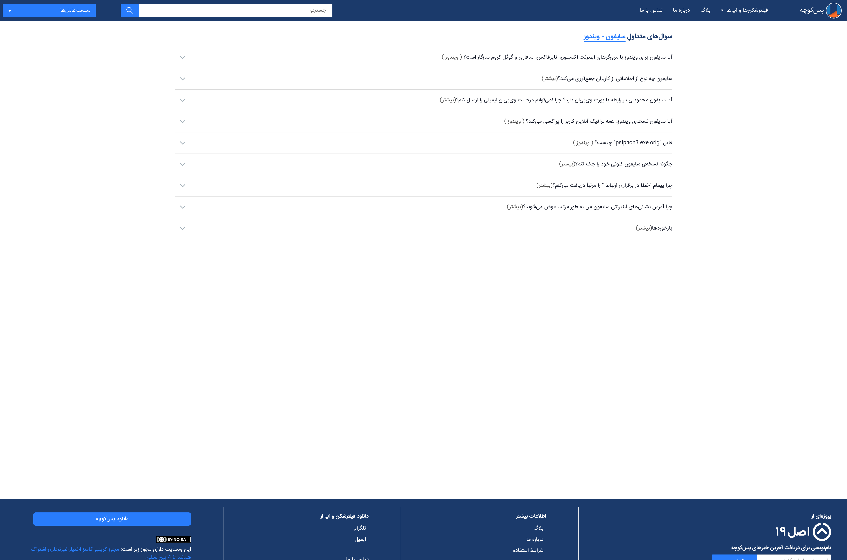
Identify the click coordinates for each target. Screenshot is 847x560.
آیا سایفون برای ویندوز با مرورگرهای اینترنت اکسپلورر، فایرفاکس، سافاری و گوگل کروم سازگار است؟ (557, 57)
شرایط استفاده (528, 551)
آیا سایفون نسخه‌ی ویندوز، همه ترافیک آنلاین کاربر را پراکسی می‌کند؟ (588, 121)
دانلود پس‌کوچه (112, 519)
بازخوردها (654, 228)
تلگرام (360, 528)
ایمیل (360, 540)
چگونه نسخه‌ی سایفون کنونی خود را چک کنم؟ (615, 164)
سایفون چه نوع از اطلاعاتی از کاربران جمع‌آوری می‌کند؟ (607, 78)
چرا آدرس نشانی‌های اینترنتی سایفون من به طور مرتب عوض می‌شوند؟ (589, 207)
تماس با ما (651, 10)
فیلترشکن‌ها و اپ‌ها (747, 10)
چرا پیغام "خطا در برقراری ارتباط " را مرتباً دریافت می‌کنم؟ (604, 185)
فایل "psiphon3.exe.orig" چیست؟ (622, 143)
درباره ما (681, 10)
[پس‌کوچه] (834, 11)
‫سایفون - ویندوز (605, 36)
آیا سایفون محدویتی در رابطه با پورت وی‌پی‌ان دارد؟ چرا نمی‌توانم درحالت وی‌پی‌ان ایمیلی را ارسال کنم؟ (556, 100)
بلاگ (705, 10)
